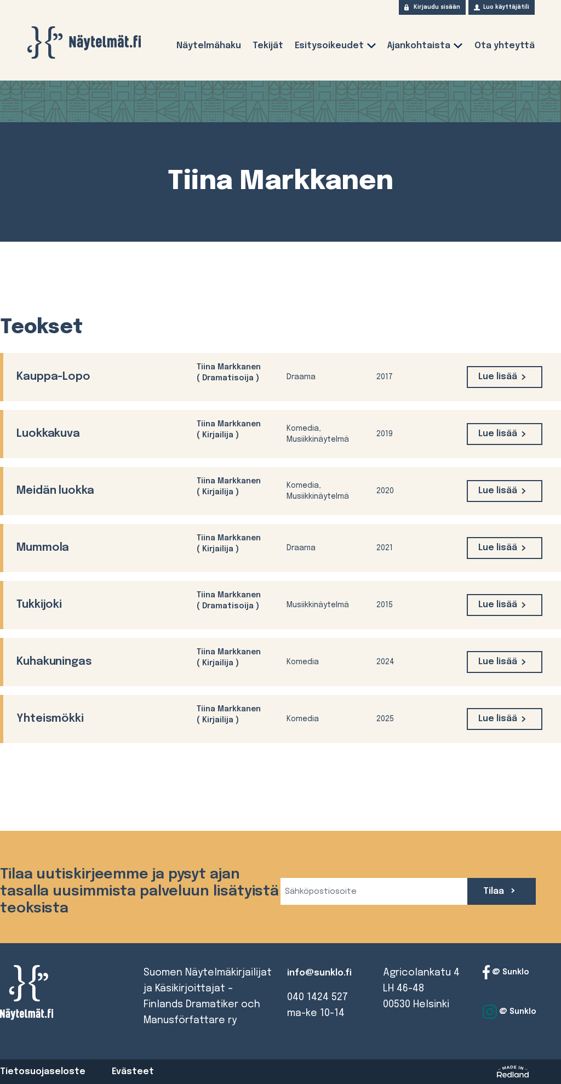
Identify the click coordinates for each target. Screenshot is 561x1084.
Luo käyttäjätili (506, 7)
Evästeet (133, 1071)
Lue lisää (497, 376)
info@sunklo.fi (319, 973)
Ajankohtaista (418, 45)
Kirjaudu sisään (437, 7)
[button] (371, 48)
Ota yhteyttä (504, 45)
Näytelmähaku (208, 45)
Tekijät (268, 45)
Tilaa (494, 891)
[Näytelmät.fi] (83, 42)
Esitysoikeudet (329, 45)
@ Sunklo (509, 972)
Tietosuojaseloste (42, 1071)
